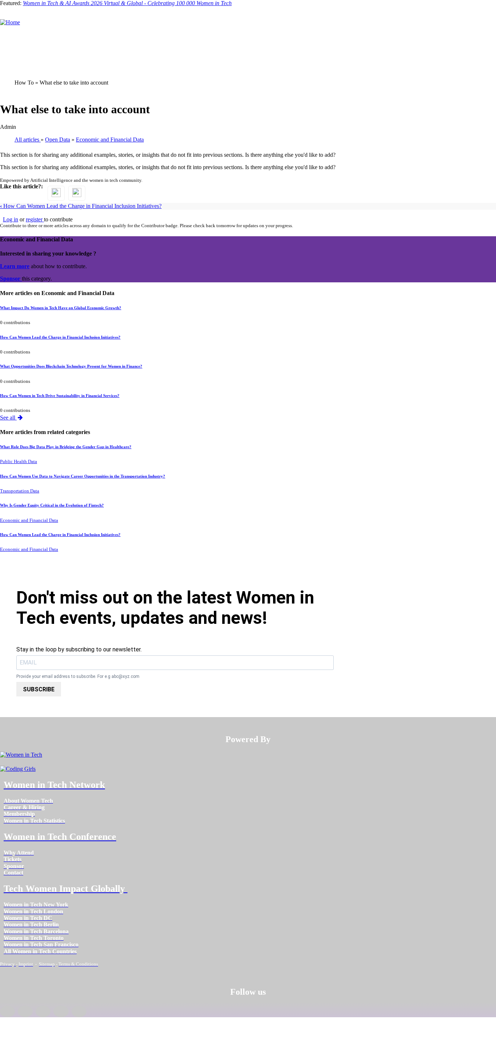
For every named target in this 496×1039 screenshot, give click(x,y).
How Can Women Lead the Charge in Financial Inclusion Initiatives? (81, 206)
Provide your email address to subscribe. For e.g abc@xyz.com (77, 676)
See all (8, 417)
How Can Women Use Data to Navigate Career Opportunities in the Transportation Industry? (82, 476)
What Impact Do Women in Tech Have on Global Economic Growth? (60, 308)
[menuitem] (28, 801)
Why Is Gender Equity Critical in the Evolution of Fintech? (52, 505)
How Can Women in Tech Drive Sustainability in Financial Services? (59, 395)
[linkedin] (25, 1011)
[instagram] (43, 1011)
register (35, 219)
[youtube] (79, 1011)
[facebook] (7, 1011)
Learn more (14, 266)
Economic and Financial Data (29, 520)
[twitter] (60, 1011)
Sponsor (11, 278)
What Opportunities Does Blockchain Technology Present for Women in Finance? (71, 366)
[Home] (10, 22)
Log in (10, 219)
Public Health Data (18, 461)
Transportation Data (19, 491)
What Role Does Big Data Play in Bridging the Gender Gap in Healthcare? (65, 447)
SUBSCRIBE (38, 689)
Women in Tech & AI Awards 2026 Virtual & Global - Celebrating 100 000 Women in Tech (127, 3)
